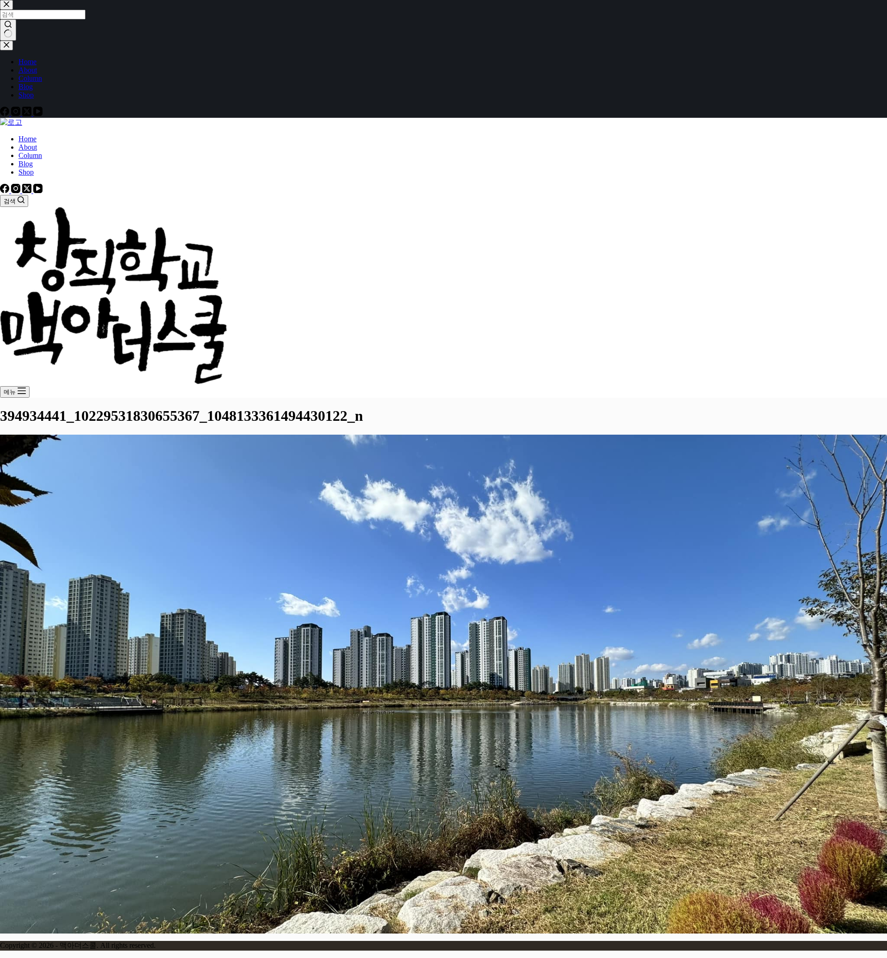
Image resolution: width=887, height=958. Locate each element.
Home (27, 139)
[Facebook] (5, 190)
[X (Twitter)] (27, 190)
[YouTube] (38, 190)
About (27, 147)
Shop (26, 172)
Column (30, 155)
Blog (25, 164)
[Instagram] (16, 190)
